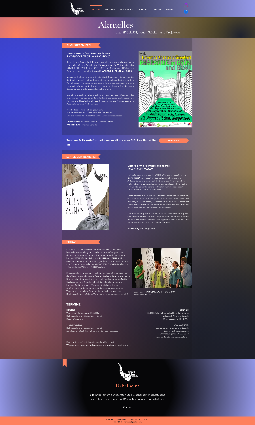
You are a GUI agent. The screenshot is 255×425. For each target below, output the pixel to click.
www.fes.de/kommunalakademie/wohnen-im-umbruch (106, 345)
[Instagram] (186, 5)
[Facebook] (186, 11)
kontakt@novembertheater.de (175, 337)
